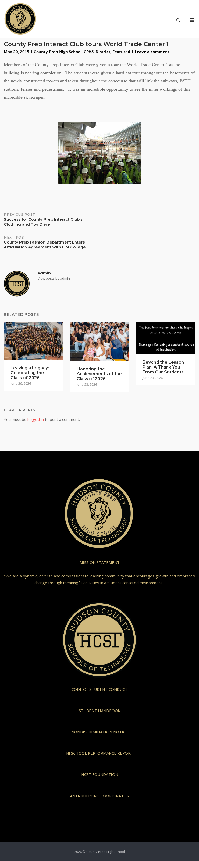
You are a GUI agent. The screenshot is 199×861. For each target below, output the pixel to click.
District (103, 51)
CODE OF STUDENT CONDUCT (99, 689)
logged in (35, 419)
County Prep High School (58, 51)
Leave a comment (152, 51)
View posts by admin (54, 278)
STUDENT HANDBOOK (99, 710)
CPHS (89, 51)
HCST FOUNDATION (99, 774)
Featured (121, 51)
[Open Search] (178, 20)
